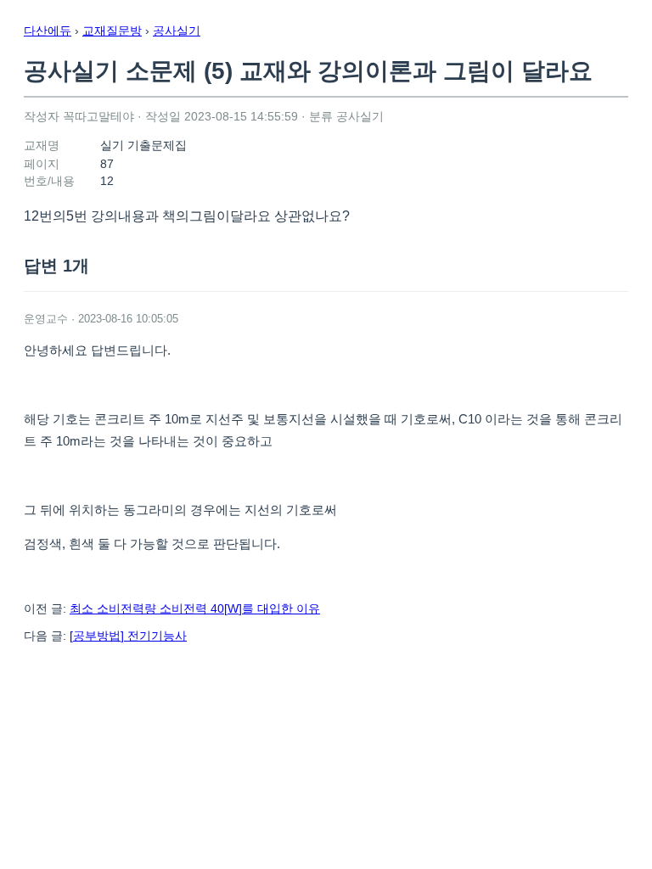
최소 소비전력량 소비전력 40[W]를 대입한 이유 (195, 608)
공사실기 (176, 30)
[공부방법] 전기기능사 (128, 635)
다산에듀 (47, 30)
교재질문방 (112, 30)
